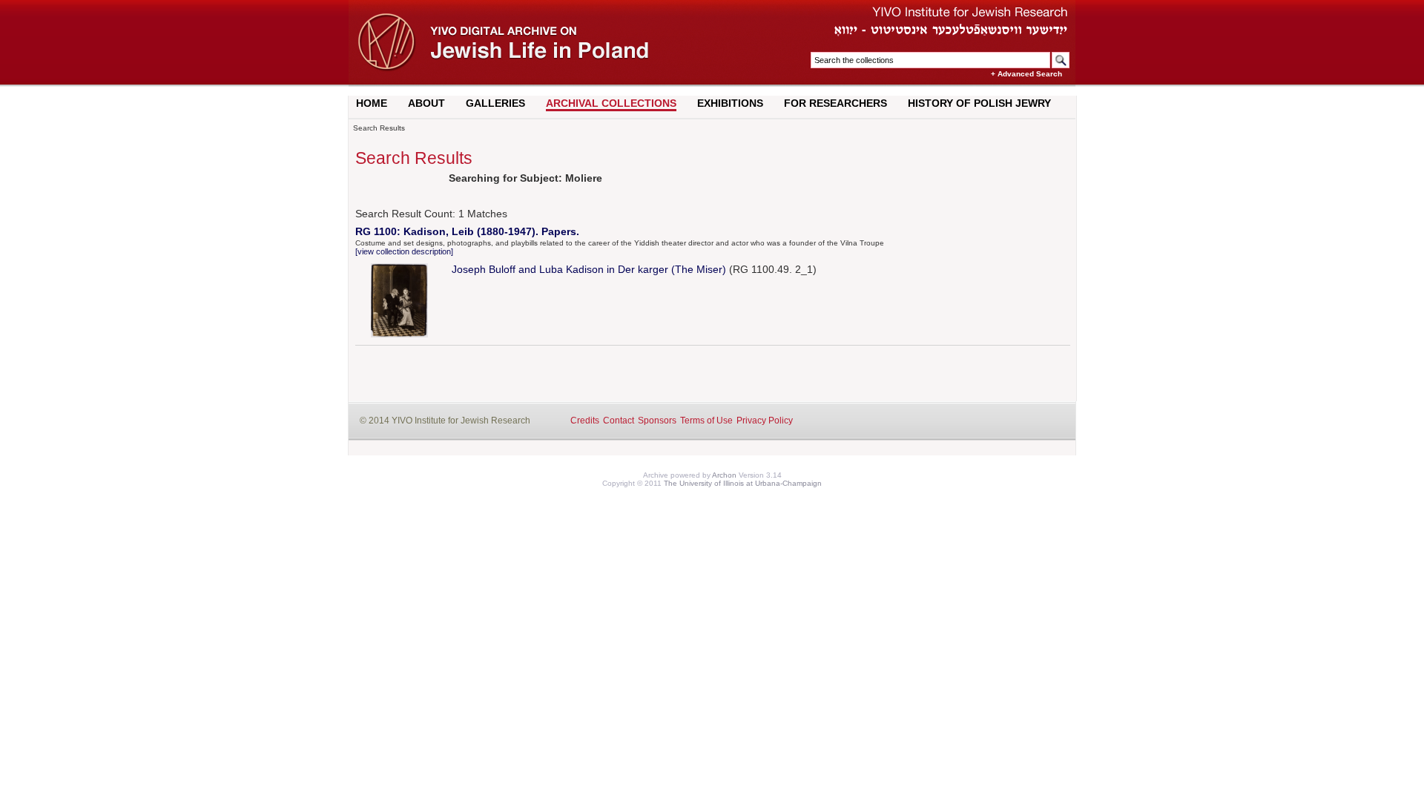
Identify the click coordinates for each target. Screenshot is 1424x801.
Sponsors (657, 420)
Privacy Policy (764, 420)
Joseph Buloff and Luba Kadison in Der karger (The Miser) (589, 269)
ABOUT (426, 103)
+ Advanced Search (1026, 74)
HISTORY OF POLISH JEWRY (979, 103)
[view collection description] (404, 251)
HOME (371, 103)
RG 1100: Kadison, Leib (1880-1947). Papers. (467, 231)
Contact (618, 420)
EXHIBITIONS (730, 103)
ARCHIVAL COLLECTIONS (611, 103)
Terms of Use (706, 420)
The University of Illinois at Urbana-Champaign (743, 483)
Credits (584, 420)
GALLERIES (495, 103)
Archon (724, 475)
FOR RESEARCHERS (835, 103)
